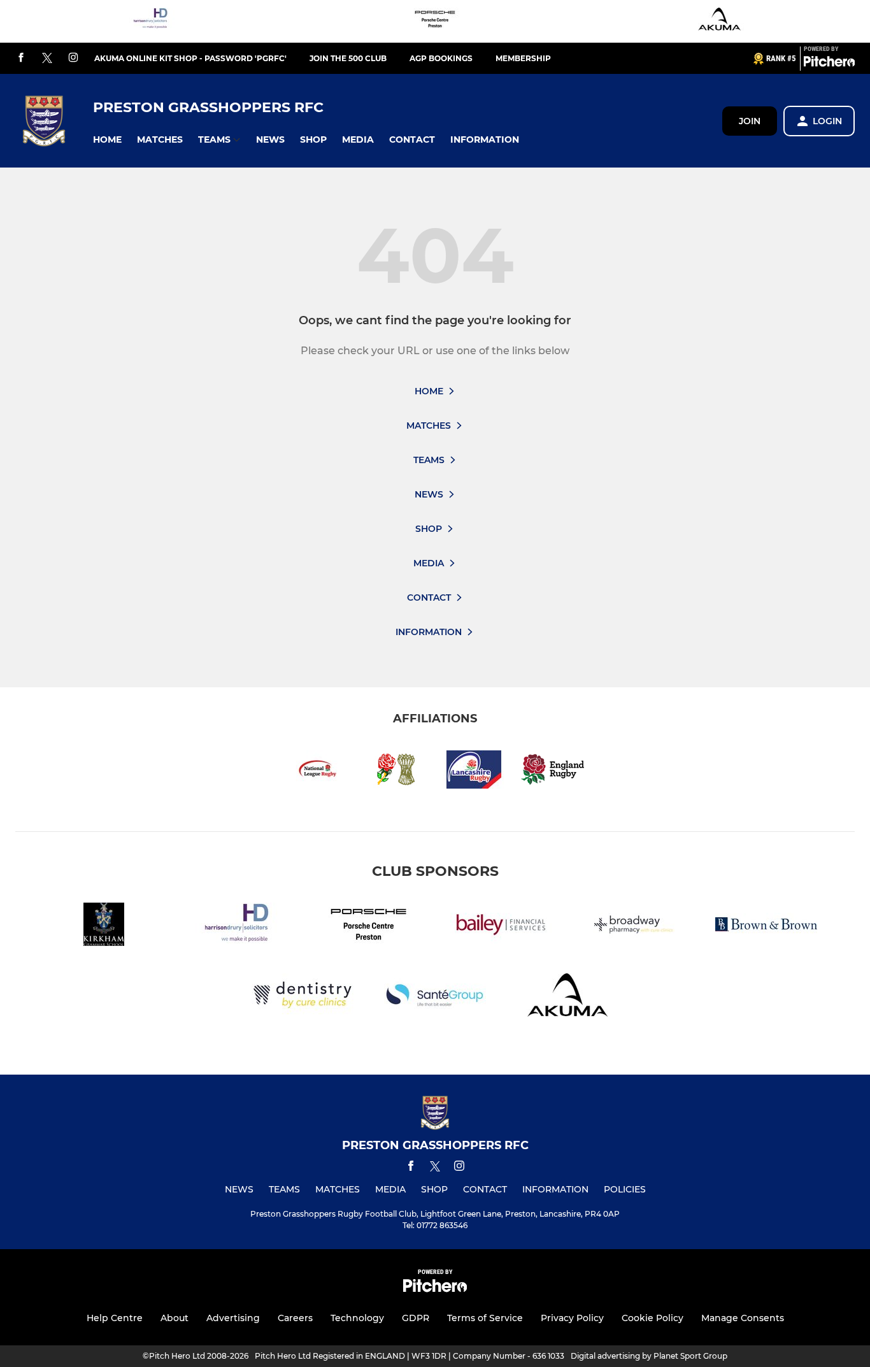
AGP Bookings (441, 58)
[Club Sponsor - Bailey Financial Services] (501, 926)
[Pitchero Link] (829, 63)
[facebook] (21, 58)
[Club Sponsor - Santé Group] (435, 997)
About (174, 1318)
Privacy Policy (572, 1318)
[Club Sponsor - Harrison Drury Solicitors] (150, 21)
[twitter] (47, 58)
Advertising (233, 1318)
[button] (107, 139)
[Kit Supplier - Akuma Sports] (719, 21)
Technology (357, 1318)
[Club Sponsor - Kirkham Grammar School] (104, 926)
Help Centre (115, 1318)
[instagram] (73, 58)
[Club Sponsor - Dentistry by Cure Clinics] (302, 997)
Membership (523, 58)
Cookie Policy (652, 1318)
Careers (295, 1318)
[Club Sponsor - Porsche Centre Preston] (435, 21)
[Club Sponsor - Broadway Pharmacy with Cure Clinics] (634, 926)
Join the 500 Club (348, 58)
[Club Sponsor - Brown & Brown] (766, 926)
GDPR (415, 1318)
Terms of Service (485, 1318)
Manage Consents (742, 1318)
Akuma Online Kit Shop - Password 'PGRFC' (190, 58)
